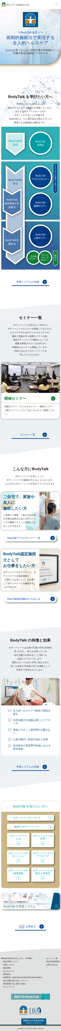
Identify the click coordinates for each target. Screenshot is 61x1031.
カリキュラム (8, 971)
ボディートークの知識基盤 (18, 872)
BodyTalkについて (10, 961)
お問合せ (31, 926)
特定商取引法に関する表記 (14, 984)
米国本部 (23, 977)
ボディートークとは (18, 837)
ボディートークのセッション (18, 854)
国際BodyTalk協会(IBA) (33, 1021)
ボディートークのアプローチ (43, 854)
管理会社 (7, 974)
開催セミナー (15, 398)
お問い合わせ (52, 965)
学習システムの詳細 (27, 281)
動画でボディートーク (26, 826)
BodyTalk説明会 (53, 961)
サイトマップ (8, 987)
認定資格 (7, 968)
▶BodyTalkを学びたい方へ (17, 958)
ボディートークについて (27, 817)
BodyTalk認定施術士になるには (23, 599)
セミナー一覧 (27, 434)
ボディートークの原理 (43, 837)
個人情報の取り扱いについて (15, 981)
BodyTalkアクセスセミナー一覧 (23, 538)
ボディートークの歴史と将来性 (43, 872)
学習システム (8, 965)
